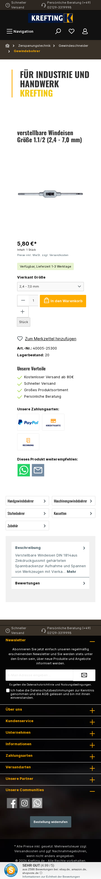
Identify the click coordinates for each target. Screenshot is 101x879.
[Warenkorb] (95, 29)
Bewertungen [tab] (27, 583)
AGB (45, 694)
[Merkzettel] (71, 31)
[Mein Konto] (85, 31)
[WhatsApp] (37, 803)
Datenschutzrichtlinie (40, 684)
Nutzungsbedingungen (76, 684)
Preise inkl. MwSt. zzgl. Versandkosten (42, 255)
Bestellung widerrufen (51, 822)
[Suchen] (58, 31)
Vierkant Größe (31, 277)
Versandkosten (26, 851)
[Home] (8, 46)
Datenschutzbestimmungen (52, 690)
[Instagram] (24, 803)
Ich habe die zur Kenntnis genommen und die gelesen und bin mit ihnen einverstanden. (52, 694)
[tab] (50, 559)
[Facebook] (12, 803)
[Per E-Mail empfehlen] (38, 470)
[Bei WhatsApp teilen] (23, 470)
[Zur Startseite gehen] (50, 18)
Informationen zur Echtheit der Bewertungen (51, 876)
